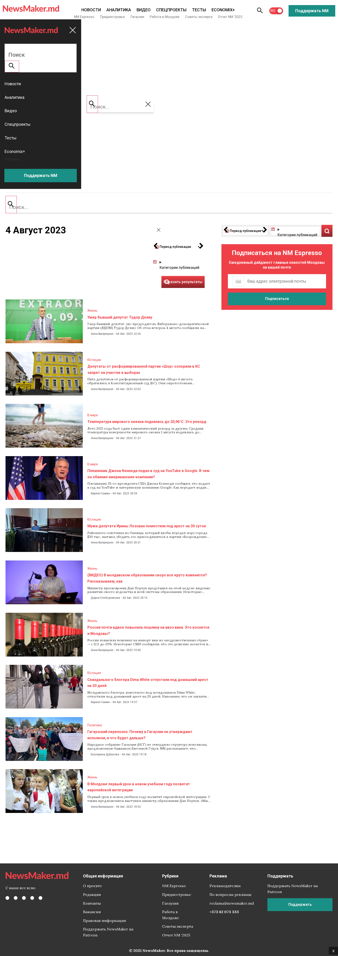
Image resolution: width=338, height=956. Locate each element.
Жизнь (92, 310)
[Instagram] (24, 898)
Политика (94, 725)
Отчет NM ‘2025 (230, 17)
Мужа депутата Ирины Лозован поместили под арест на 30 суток (146, 526)
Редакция (92, 894)
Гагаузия (137, 17)
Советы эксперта (198, 17)
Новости (91, 9)
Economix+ (223, 9)
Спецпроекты (171, 9)
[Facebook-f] (7, 898)
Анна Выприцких (102, 333)
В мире (92, 415)
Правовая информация (104, 920)
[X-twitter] (15, 898)
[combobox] (169, 207)
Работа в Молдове (165, 17)
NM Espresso (84, 17)
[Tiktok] (32, 898)
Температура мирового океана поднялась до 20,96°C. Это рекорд (146, 421)
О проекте (92, 885)
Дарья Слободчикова (105, 597)
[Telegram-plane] (40, 898)
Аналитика (118, 9)
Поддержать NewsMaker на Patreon (108, 932)
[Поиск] (11, 204)
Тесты (199, 9)
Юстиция (94, 360)
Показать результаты (326, 231)
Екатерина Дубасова (105, 754)
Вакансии (92, 911)
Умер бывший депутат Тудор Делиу (119, 317)
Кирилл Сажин (100, 493)
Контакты (92, 903)
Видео (144, 9)
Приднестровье (112, 17)
